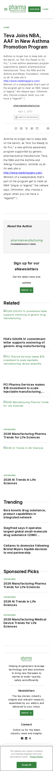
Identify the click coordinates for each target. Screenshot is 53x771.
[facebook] (15, 128)
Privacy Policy (36, 757)
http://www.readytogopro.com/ (22, 80)
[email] (37, 128)
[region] (26, 758)
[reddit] (31, 128)
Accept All (26, 765)
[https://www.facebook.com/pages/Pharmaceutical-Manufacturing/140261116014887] (22, 738)
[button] (6, 9)
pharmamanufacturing (26, 105)
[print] (48, 128)
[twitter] (26, 128)
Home (6, 27)
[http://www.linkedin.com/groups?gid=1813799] (26, 738)
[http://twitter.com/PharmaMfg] (30, 738)
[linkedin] (21, 128)
